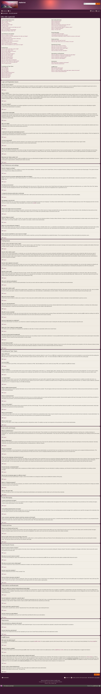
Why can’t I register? (6, 23)
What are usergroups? (55, 23)
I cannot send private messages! (57, 33)
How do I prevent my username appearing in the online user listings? (15, 36)
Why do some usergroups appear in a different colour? (61, 27)
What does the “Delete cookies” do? (8, 30)
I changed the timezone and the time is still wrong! (11, 38)
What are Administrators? (56, 21)
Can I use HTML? (5, 68)
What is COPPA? (5, 22)
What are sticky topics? (6, 74)
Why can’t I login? (5, 25)
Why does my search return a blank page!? (59, 48)
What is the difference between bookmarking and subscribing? (63, 54)
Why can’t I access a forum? (7, 56)
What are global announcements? (8, 72)
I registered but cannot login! (7, 24)
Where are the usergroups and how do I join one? (60, 24)
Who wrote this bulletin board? (57, 67)
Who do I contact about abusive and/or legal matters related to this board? (65, 70)
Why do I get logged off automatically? (9, 29)
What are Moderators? (55, 22)
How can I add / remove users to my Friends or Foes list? (62, 41)
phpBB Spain (95, 685)
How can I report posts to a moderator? (9, 59)
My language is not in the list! (7, 39)
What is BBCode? (5, 67)
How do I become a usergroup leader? (58, 25)
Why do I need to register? (7, 21)
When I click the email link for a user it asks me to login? (12, 44)
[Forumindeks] (9, 4)
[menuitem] (9, 11)
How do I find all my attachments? (57, 63)
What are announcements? (7, 73)
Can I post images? (5, 71)
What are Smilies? (5, 69)
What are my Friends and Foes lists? (58, 40)
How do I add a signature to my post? (9, 51)
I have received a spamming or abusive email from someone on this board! (65, 36)
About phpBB (93, 641)
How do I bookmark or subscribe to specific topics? (61, 55)
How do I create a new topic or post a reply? (10, 48)
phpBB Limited (37, 641)
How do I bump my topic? (6, 63)
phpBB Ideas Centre (59, 649)
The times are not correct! (7, 37)
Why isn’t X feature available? (57, 69)
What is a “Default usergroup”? (57, 28)
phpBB (34, 203)
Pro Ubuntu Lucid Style (9, 685)
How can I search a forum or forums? (58, 45)
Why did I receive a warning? (7, 58)
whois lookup (89, 656)
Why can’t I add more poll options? (8, 53)
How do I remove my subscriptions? (58, 58)
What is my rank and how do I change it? (9, 43)
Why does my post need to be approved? (9, 62)
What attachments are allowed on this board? (60, 62)
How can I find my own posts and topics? (59, 50)
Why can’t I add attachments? (7, 57)
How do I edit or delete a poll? (7, 54)
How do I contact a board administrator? (59, 71)
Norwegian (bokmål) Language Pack (45, 681)
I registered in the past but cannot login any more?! (11, 27)
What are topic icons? (6, 77)
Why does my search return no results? (59, 46)
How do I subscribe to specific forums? (58, 57)
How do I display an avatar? (7, 42)
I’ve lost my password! (6, 28)
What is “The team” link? (56, 29)
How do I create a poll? (6, 52)
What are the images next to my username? (10, 41)
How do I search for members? (57, 49)
